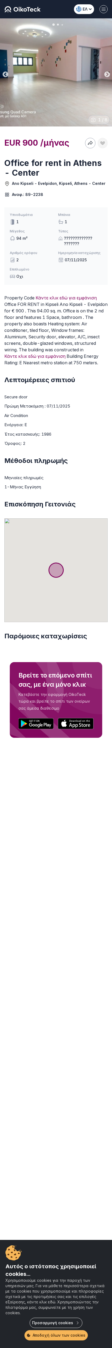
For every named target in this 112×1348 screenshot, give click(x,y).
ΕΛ (85, 9)
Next (106, 73)
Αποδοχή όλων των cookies (59, 1335)
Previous (5, 73)
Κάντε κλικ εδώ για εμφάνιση (66, 298)
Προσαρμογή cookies (52, 1322)
